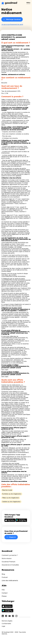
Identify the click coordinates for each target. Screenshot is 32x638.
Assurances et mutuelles (10, 565)
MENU (28, 3)
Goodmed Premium (8, 562)
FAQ (3, 590)
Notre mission (7, 558)
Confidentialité (6, 623)
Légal (3, 626)
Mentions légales (7, 621)
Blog (3, 574)
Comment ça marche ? (10, 555)
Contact (5, 593)
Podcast (5, 577)
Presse (4, 596)
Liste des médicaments (10, 580)
